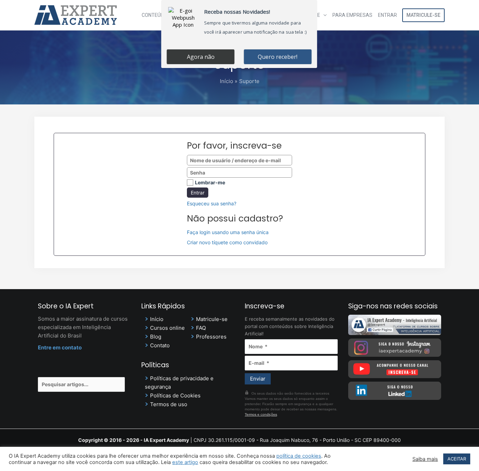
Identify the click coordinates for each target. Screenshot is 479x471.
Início (156, 319)
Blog (155, 336)
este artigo (185, 462)
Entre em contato (60, 347)
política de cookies (298, 456)
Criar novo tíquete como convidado (227, 242)
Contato (160, 345)
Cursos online (167, 328)
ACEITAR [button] (456, 459)
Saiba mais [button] (425, 459)
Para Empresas (352, 15)
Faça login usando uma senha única (228, 232)
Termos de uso (168, 404)
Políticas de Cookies (175, 395)
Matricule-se (423, 15)
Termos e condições (261, 414)
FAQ (201, 328)
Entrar (387, 15)
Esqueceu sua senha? (211, 203)
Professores (211, 336)
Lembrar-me (210, 182)
